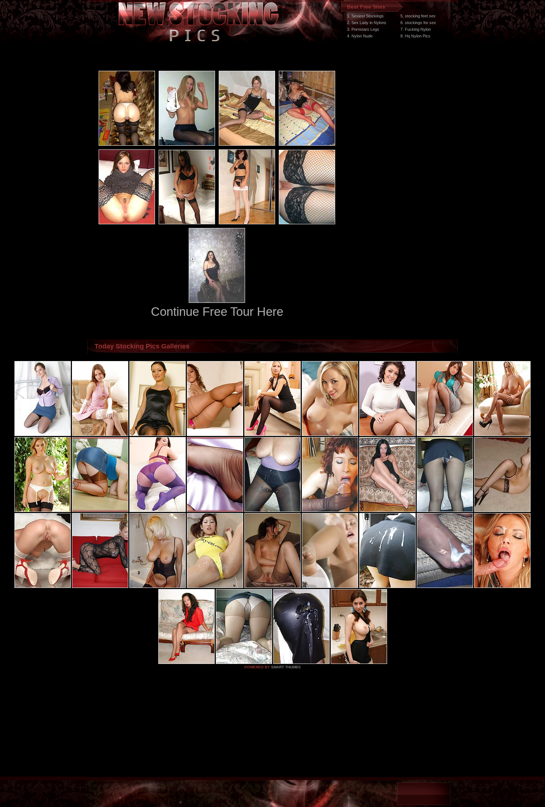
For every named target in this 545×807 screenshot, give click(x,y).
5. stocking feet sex (418, 16)
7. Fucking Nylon (415, 29)
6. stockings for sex (418, 22)
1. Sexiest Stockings (365, 16)
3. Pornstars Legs (363, 29)
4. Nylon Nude (360, 36)
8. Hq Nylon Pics (415, 36)
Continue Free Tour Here (217, 311)
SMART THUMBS (286, 667)
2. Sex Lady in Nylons (366, 22)
